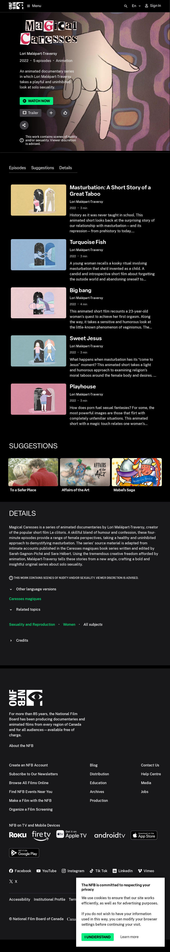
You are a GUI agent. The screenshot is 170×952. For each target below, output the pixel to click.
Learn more (129, 937)
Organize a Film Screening (31, 809)
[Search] (125, 6)
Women (69, 624)
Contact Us (150, 765)
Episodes (17, 167)
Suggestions (42, 167)
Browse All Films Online (28, 783)
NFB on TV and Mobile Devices (34, 825)
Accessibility (19, 899)
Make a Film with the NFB (30, 800)
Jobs (144, 792)
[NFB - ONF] (16, 6)
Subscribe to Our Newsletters (33, 774)
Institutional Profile (49, 899)
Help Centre (151, 774)
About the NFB (21, 746)
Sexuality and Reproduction (32, 624)
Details (65, 167)
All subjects (92, 624)
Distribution (99, 774)
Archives (97, 792)
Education (98, 783)
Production (99, 800)
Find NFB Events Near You (30, 792)
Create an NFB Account (28, 765)
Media (146, 783)
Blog (94, 765)
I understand (98, 937)
